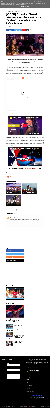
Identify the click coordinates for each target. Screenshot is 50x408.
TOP (33, 173)
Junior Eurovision (30, 381)
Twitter (30, 168)
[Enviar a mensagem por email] (27, 30)
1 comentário (9, 213)
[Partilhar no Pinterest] (24, 30)
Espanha (20, 11)
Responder (12, 223)
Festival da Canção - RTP (31, 376)
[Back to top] (47, 405)
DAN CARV (12, 217)
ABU (27, 382)
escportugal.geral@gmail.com (33, 367)
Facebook (27, 168)
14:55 (17, 217)
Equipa (28, 386)
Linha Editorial (29, 385)
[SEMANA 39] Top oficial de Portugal (18, 342)
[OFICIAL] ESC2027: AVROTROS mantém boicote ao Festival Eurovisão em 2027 (14, 320)
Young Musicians (30, 377)
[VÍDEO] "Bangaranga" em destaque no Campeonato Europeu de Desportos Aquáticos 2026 (15, 327)
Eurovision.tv (29, 379)
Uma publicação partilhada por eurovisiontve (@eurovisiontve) (22, 113)
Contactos (28, 388)
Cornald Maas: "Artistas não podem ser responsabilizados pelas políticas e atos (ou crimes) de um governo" (15, 335)
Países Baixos (27, 173)
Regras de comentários (31, 390)
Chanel (9, 11)
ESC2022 (15, 11)
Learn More (23, 6)
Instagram (35, 168)
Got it (28, 6)
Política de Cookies (30, 391)
